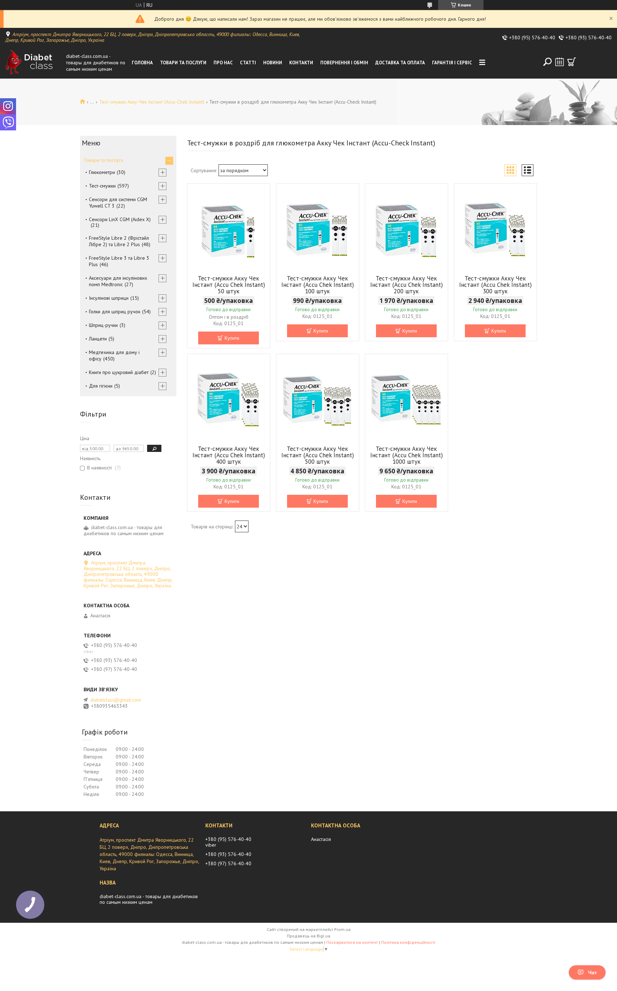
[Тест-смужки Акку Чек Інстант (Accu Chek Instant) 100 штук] (317, 228)
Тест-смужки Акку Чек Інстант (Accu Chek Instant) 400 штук (228, 455)
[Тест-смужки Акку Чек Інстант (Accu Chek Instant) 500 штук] (317, 398)
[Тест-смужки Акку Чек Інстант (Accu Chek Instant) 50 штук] (228, 228)
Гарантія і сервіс (452, 63)
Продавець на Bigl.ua (308, 935)
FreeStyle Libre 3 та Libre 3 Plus (119, 261)
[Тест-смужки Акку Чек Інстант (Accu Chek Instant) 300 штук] (495, 228)
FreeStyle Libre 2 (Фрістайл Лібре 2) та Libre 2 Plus (119, 241)
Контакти (301, 63)
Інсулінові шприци (109, 298)
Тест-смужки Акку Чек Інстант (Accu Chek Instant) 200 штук (406, 284)
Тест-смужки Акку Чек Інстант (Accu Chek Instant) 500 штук (317, 455)
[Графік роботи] (559, 62)
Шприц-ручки (103, 325)
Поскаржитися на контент (352, 942)
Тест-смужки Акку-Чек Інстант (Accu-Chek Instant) (151, 102)
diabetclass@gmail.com (115, 700)
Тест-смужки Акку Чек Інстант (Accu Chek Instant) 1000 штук (406, 455)
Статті (248, 63)
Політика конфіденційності (408, 942)
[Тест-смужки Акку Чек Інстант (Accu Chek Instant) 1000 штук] (406, 398)
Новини (272, 63)
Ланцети (98, 338)
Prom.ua (342, 929)
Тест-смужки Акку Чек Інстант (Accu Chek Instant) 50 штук (228, 284)
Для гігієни (100, 386)
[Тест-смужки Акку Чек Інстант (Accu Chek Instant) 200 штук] (406, 228)
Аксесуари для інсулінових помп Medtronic (118, 281)
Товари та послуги (183, 63)
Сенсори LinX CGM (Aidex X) (120, 219)
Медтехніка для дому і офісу (114, 355)
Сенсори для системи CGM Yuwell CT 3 (118, 202)
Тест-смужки (102, 186)
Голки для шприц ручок (114, 311)
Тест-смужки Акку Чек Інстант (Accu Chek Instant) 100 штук (317, 284)
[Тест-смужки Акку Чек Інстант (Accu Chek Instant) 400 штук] (228, 398)
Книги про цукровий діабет (119, 372)
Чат (592, 972)
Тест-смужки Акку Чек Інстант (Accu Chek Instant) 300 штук (495, 284)
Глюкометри (102, 172)
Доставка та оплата (400, 63)
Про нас (223, 63)
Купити (232, 338)
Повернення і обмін (344, 63)
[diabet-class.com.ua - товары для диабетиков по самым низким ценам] (33, 62)
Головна (142, 63)
